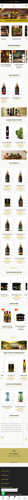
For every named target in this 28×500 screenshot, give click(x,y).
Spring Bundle (22, 64)
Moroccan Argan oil (20, 258)
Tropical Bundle (9, 64)
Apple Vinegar (21, 375)
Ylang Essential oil (11, 98)
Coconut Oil (7, 210)
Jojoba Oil (7, 186)
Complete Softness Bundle (15, 326)
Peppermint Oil (20, 234)
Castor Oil (7, 258)
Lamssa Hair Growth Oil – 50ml (16, 142)
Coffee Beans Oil (20, 210)
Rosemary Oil (20, 186)
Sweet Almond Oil (7, 234)
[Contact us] (3, 493)
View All (13, 268)
